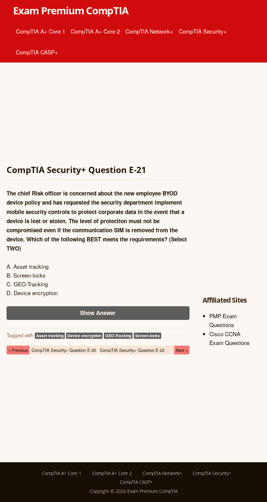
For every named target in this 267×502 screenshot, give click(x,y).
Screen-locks (147, 335)
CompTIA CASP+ (37, 52)
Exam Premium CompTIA (70, 10)
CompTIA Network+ (149, 31)
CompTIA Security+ (203, 31)
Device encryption (84, 335)
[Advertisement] (98, 114)
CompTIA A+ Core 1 (40, 31)
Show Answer (98, 313)
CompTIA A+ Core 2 (95, 31)
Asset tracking (49, 335)
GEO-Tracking (118, 335)
